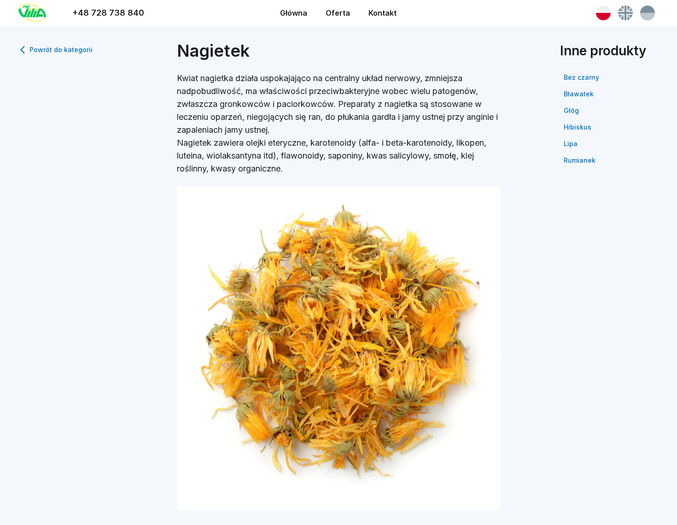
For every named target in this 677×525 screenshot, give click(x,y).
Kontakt (382, 13)
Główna (293, 13)
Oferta (338, 13)
